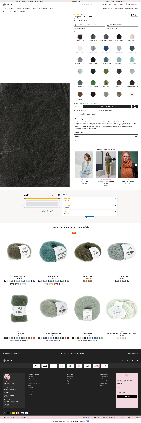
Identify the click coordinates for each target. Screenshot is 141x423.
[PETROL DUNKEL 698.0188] (16, 284)
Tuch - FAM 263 (84, 181)
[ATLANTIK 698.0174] (18, 284)
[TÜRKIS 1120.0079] (58, 281)
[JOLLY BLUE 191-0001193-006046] (88, 338)
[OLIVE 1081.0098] (22, 338)
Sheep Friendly (70, 379)
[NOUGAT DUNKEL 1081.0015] (29, 338)
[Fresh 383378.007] (125, 338)
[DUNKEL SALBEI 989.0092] (120, 281)
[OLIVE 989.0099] (123, 281)
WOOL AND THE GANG (34, 383)
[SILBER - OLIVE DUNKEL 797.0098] (63, 338)
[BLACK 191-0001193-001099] (73, 338)
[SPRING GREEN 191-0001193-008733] (102, 338)
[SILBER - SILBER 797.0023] (49, 338)
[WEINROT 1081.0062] (23, 340)
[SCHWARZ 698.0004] (5, 281)
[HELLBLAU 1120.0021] (46, 281)
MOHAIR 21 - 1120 (53, 277)
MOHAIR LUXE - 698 (19, 277)
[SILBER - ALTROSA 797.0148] (57, 340)
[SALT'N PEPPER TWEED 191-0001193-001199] (83, 338)
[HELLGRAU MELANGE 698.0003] (17, 281)
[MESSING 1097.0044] (89, 281)
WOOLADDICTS (32, 381)
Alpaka (29, 385)
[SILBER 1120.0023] (41, 281)
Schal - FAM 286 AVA (128, 181)
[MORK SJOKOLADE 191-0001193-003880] (89, 340)
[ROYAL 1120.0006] (51, 281)
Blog (115, 4)
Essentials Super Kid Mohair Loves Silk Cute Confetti (121, 333)
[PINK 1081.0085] (16, 340)
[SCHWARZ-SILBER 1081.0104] (7, 338)
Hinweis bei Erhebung (58, 421)
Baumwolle (30, 387)
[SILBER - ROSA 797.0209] (50, 340)
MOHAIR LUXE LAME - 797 (53, 333)
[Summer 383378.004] (120, 338)
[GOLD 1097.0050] (86, 281)
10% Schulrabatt (118, 8)
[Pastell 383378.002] (118, 338)
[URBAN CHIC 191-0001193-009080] (81, 340)
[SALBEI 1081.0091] (24, 338)
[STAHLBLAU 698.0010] (11, 284)
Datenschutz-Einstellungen (109, 417)
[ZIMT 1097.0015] (84, 281)
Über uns (104, 4)
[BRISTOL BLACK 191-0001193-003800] (78, 338)
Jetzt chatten (13, 385)
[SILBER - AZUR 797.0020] (51, 338)
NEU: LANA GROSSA (106, 8)
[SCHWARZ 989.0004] (116, 281)
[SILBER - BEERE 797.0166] (68, 338)
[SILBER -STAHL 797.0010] (46, 338)
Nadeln (30, 394)
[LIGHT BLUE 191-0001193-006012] (90, 338)
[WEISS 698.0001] (10, 281)
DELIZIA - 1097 (87, 277)
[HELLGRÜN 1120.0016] (63, 281)
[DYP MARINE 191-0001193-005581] (85, 338)
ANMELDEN (127, 396)
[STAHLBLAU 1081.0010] (20, 340)
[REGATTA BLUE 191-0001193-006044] (95, 338)
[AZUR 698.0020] (22, 281)
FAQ (110, 4)
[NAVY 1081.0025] (14, 338)
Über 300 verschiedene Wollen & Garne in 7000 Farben (29, 1)
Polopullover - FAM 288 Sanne (106, 181)
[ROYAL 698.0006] (34, 281)
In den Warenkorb (107, 106)
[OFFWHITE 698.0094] (7, 281)
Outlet (68, 383)
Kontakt (121, 4)
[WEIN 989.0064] (128, 281)
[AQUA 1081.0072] (17, 338)
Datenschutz (96, 417)
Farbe (75, 32)
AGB (129, 417)
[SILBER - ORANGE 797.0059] (65, 338)
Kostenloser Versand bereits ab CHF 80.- (115, 1)
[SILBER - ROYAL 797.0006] (53, 338)
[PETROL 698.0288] (13, 284)
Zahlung (102, 385)
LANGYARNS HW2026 (131, 8)
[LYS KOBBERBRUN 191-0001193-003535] (86, 340)
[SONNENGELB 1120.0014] (52, 284)
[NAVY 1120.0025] (49, 281)
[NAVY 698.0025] (31, 281)
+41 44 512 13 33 (9, 383)
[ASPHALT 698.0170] (14, 281)
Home (4, 11)
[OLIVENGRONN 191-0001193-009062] (100, 338)
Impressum (86, 417)
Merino (29, 390)
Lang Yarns (30, 376)
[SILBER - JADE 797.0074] (61, 338)
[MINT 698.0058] (23, 284)
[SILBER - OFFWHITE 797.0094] (41, 338)
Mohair (15, 11)
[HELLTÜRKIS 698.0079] (20, 284)
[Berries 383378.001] (123, 338)
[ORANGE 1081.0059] (34, 338)
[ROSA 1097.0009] (91, 281)
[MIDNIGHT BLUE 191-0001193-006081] (92, 338)
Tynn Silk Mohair (87, 333)
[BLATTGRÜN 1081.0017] (27, 338)
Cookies (122, 417)
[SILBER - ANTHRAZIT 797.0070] (44, 338)
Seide (93, 114)
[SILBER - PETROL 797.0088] (56, 338)
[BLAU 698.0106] (24, 281)
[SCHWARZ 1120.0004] (39, 281)
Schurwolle (30, 392)
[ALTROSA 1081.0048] (11, 340)
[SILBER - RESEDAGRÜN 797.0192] (58, 338)
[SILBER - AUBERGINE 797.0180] (59, 340)
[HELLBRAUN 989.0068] (125, 281)
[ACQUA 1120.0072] (56, 281)
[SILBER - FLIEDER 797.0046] (55, 340)
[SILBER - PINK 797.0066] (52, 340)
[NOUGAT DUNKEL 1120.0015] (68, 281)
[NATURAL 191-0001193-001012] (75, 338)
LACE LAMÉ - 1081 (19, 333)
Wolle (9, 11)
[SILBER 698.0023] (19, 281)
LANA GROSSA (32, 379)
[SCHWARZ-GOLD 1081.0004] (5, 338)
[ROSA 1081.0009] (13, 340)
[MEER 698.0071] (25, 284)
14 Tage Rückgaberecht (74, 1)
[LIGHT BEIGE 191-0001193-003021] (94, 340)
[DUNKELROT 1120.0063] (59, 284)
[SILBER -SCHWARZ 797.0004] (39, 338)
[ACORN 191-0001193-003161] (84, 340)
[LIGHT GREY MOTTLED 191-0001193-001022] (80, 338)
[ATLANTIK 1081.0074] (19, 338)
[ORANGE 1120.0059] (55, 284)
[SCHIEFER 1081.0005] (12, 338)
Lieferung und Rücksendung (107, 381)
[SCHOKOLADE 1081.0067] (25, 340)
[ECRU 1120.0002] (45, 284)
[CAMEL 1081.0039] (31, 338)
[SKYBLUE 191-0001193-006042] (97, 338)
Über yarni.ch (70, 376)
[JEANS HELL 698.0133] (29, 281)
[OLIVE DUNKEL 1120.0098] (65, 281)
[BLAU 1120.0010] (44, 281)
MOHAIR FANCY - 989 (121, 277)
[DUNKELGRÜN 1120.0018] (61, 281)
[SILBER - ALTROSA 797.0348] (47, 340)
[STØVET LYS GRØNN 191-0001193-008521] (79, 340)
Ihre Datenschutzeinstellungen (76, 421)
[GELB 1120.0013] (50, 284)
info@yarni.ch (7, 382)
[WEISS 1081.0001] (10, 338)
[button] (136, 165)
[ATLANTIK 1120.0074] (53, 281)
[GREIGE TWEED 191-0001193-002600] (91, 340)
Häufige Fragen (104, 383)
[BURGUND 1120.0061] (57, 284)
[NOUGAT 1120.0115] (47, 284)
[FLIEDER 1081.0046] (18, 340)
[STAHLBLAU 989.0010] (118, 281)
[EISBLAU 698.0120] (27, 281)
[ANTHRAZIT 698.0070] (12, 281)
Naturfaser (87, 114)
